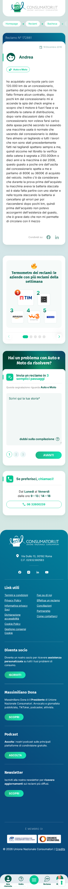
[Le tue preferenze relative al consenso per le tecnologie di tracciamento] (61, 882)
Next (59, 336)
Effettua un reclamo (48, 600)
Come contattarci (47, 616)
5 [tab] (44, 336)
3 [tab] (35, 336)
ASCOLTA (15, 755)
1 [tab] (25, 336)
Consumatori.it (34, 7)
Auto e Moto (20, 69)
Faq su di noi (44, 595)
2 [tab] (31, 336)
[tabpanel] (34, 294)
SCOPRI (14, 717)
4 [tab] (39, 336)
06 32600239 (36, 504)
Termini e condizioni (16, 595)
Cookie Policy (12, 623)
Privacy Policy (13, 600)
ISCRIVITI (15, 675)
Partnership (43, 610)
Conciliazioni (44, 605)
